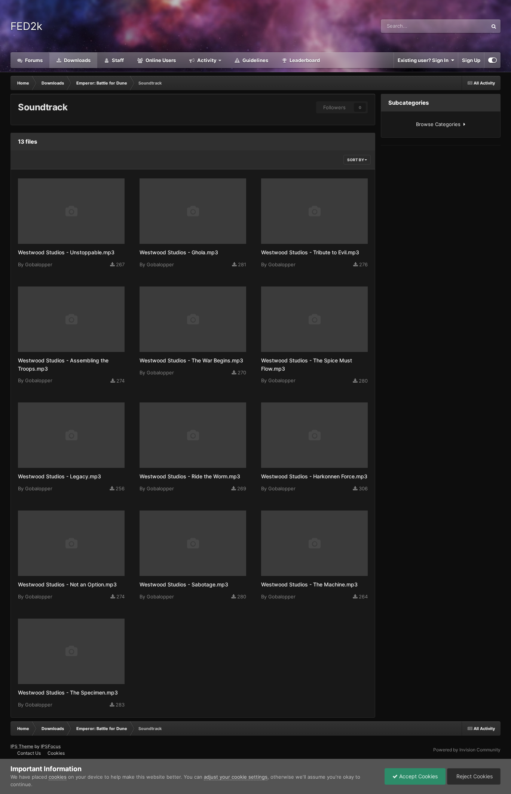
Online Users (160, 60)
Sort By (356, 159)
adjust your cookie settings (235, 777)
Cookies (56, 753)
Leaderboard (304, 60)
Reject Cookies (474, 776)
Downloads (77, 60)
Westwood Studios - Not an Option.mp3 (67, 584)
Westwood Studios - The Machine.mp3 (309, 584)
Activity (206, 60)
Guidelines (254, 60)
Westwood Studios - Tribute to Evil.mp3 (310, 252)
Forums (33, 60)
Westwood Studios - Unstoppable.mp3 (66, 252)
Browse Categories (439, 124)
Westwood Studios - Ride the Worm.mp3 (190, 476)
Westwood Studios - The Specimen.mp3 (68, 692)
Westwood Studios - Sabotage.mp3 (184, 584)
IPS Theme (21, 746)
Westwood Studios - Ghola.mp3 (179, 252)
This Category (462, 26)
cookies (58, 777)
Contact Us (29, 753)
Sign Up (471, 60)
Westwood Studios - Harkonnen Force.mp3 (314, 476)
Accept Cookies (418, 776)
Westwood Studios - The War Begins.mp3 (191, 360)
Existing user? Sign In (424, 60)
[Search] (494, 26)
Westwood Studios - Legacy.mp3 (59, 476)
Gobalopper (38, 264)
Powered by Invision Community (467, 749)
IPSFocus (51, 746)
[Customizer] (492, 60)
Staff (117, 60)
